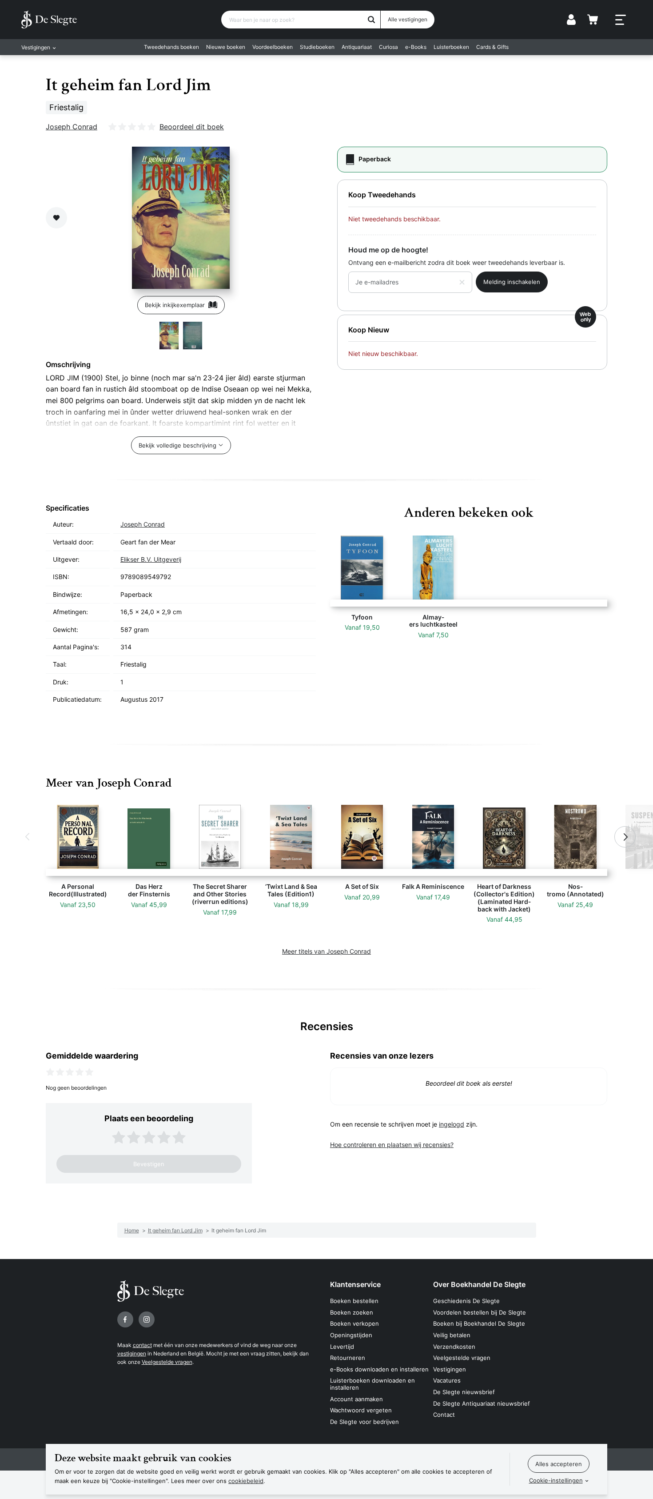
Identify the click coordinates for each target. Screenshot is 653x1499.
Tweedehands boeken (171, 47)
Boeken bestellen (354, 1300)
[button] (28, 836)
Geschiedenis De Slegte (466, 1300)
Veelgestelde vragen (167, 1362)
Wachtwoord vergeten (361, 1410)
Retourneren (347, 1357)
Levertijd (342, 1346)
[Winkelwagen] (592, 19)
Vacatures (447, 1380)
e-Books (415, 47)
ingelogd (451, 1124)
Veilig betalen (451, 1335)
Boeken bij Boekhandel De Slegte (479, 1323)
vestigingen (131, 1353)
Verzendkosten (454, 1346)
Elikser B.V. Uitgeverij (150, 559)
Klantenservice (355, 1284)
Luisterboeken (451, 47)
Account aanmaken (356, 1399)
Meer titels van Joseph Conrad (326, 951)
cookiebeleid (245, 1480)
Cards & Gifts (492, 47)
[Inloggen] (571, 19)
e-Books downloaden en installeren (379, 1369)
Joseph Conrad (71, 126)
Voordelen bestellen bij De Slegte (479, 1312)
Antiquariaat (357, 47)
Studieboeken (317, 47)
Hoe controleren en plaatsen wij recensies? (392, 1144)
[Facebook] (125, 1319)
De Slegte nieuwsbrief (464, 1391)
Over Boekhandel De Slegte (479, 1284)
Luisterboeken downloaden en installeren (372, 1384)
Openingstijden (351, 1335)
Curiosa (388, 47)
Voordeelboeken (272, 47)
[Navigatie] (620, 20)
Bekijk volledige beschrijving (177, 445)
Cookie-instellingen (556, 1480)
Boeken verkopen (354, 1323)
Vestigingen (449, 1369)
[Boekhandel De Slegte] (49, 19)
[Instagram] (146, 1319)
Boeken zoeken (351, 1312)
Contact (444, 1414)
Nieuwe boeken (225, 47)
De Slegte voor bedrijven (364, 1421)
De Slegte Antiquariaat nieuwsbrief (481, 1403)
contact (142, 1345)
